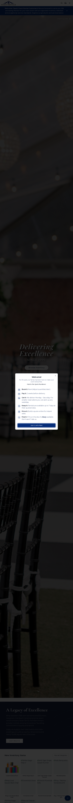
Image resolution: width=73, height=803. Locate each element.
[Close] (55, 375)
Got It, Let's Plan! (36, 425)
